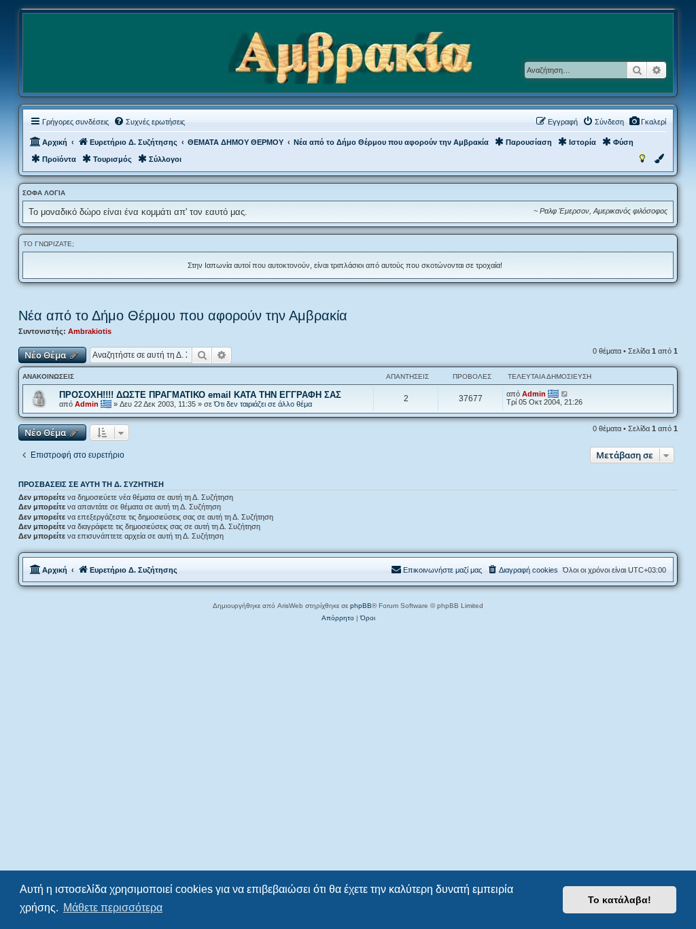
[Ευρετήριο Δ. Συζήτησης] (350, 58)
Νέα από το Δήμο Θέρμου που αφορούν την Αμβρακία (182, 315)
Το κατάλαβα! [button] (619, 899)
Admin (87, 404)
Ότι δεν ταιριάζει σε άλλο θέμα (263, 404)
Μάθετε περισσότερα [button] (112, 907)
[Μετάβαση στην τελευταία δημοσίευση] (565, 394)
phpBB (361, 605)
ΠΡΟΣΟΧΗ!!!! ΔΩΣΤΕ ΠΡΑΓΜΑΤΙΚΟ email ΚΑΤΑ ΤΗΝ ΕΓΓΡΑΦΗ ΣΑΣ (200, 395)
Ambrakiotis (89, 331)
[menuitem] (647, 122)
